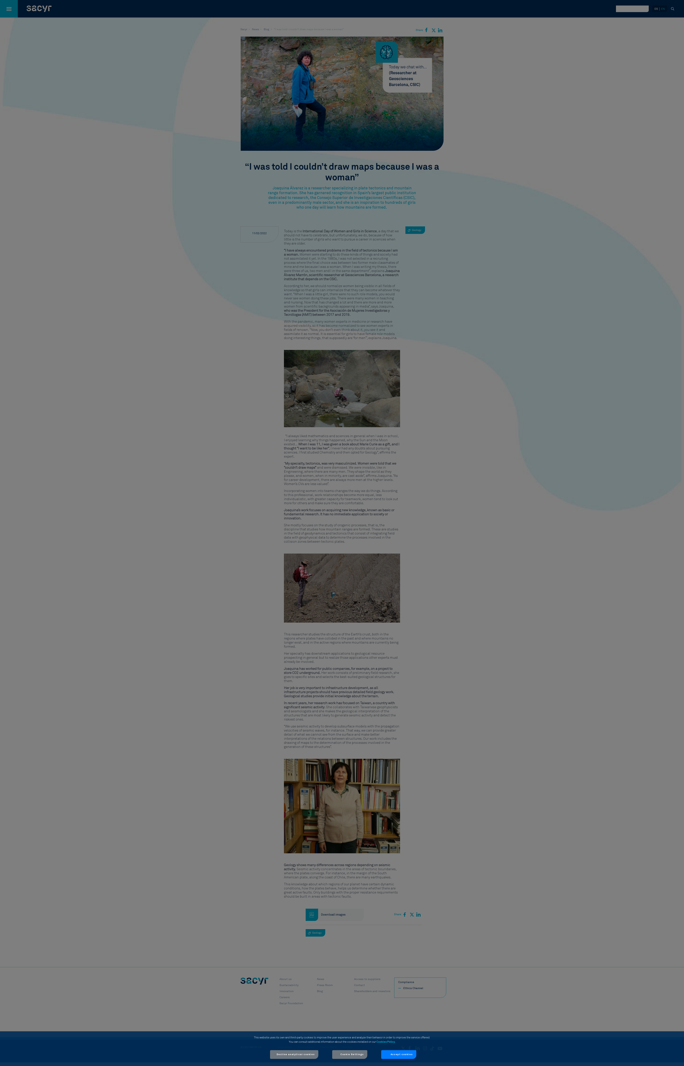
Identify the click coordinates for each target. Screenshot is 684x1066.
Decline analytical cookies (296, 1054)
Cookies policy (385, 1042)
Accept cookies (402, 1054)
